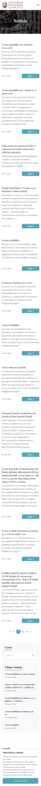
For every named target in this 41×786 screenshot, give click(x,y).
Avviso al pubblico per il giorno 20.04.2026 (17, 46)
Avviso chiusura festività (14, 367)
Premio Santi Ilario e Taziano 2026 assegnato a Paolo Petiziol (19, 189)
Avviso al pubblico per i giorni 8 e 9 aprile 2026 (19, 92)
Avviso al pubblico (11, 240)
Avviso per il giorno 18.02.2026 (17, 282)
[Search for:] (20, 655)
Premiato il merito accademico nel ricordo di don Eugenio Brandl (19, 415)
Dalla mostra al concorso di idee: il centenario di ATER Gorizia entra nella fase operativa (19, 149)
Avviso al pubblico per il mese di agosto (20, 674)
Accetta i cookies (20, 781)
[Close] (39, 750)
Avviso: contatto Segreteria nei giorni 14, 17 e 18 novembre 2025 (20, 532)
